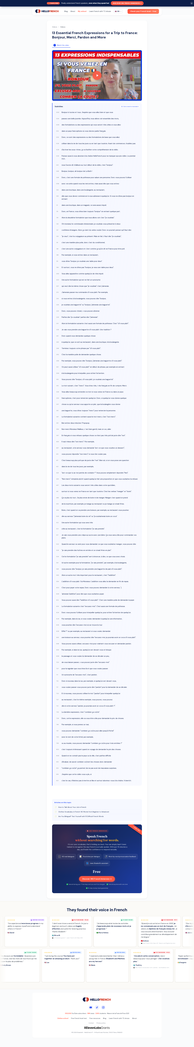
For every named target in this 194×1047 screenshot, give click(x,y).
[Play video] (97, 75)
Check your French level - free (143, 11)
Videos (54, 27)
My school (82, 11)
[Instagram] (103, 1007)
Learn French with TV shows (100, 11)
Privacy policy (101, 1023)
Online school (62, 1018)
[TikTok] (97, 1007)
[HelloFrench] (47, 11)
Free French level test (79, 1018)
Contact (91, 1023)
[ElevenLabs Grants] (97, 1028)
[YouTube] (90, 1007)
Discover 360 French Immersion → (127, 3)
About (72, 11)
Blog (66, 11)
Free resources (94, 1018)
